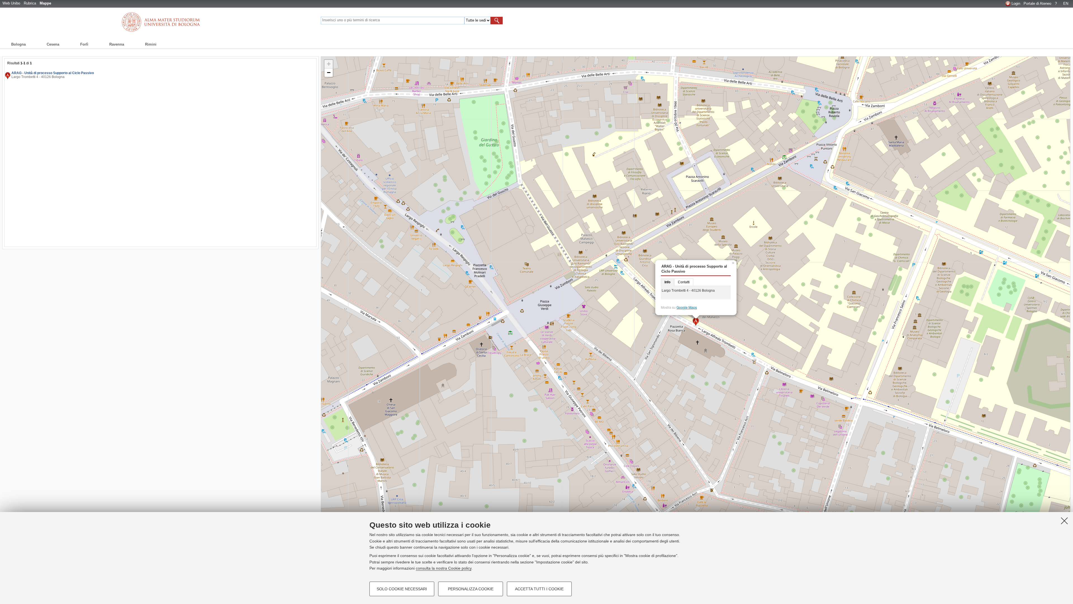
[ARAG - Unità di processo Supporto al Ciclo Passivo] (696, 322)
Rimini (150, 44)
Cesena (53, 44)
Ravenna (116, 44)
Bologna (18, 44)
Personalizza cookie (470, 589)
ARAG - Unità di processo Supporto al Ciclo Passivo (52, 73)
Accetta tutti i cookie (539, 589)
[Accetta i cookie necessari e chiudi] (1064, 520)
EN (1065, 3)
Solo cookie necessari (402, 589)
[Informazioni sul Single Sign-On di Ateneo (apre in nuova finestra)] (1007, 3)
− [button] (329, 72)
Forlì (84, 44)
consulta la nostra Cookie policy (443, 568)
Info (667, 282)
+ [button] (329, 63)
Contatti (684, 282)
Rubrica (30, 3)
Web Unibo (11, 3)
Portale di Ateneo (1037, 3)
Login (1016, 3)
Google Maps (686, 307)
